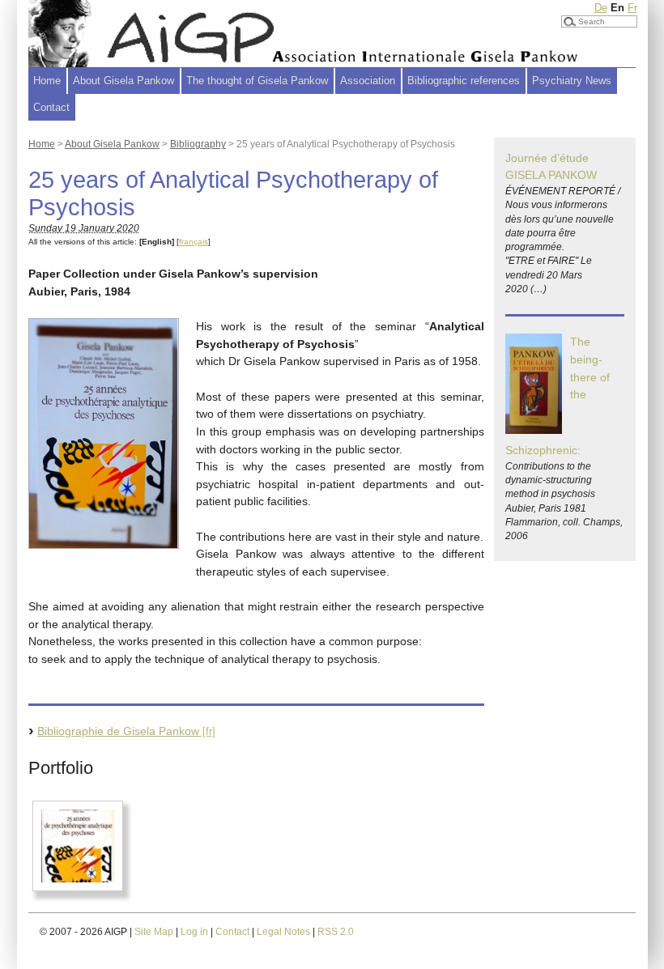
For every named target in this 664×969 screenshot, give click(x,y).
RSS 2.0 (335, 932)
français (193, 241)
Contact (51, 107)
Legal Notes (283, 932)
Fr (632, 8)
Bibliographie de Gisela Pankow (118, 731)
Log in (194, 932)
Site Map (153, 932)
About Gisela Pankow (112, 144)
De (600, 8)
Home (47, 80)
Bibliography (198, 144)
